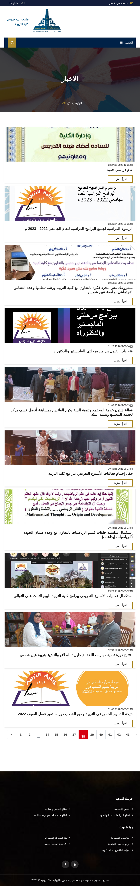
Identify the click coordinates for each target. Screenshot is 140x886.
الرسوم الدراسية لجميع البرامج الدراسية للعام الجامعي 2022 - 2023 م (79, 229)
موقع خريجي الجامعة (119, 843)
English (13, 3)
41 (110, 734)
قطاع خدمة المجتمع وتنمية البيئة (50, 815)
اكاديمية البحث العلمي (55, 843)
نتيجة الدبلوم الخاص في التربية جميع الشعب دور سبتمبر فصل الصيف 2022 (75, 714)
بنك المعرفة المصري (56, 837)
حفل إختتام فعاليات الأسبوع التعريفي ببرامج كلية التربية (90, 473)
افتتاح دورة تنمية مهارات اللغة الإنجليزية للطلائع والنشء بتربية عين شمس (76, 655)
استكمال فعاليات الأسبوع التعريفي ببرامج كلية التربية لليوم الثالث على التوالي (73, 596)
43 (128, 734)
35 (56, 734)
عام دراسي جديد (120, 170)
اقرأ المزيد (120, 179)
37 (74, 734)
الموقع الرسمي (122, 808)
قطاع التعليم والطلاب (56, 808)
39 (92, 734)
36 (65, 734)
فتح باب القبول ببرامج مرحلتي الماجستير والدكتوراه (93, 351)
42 (119, 734)
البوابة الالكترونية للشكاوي (116, 850)
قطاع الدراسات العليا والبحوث (114, 815)
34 (47, 734)
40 (101, 734)
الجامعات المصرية (120, 837)
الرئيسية (77, 103)
